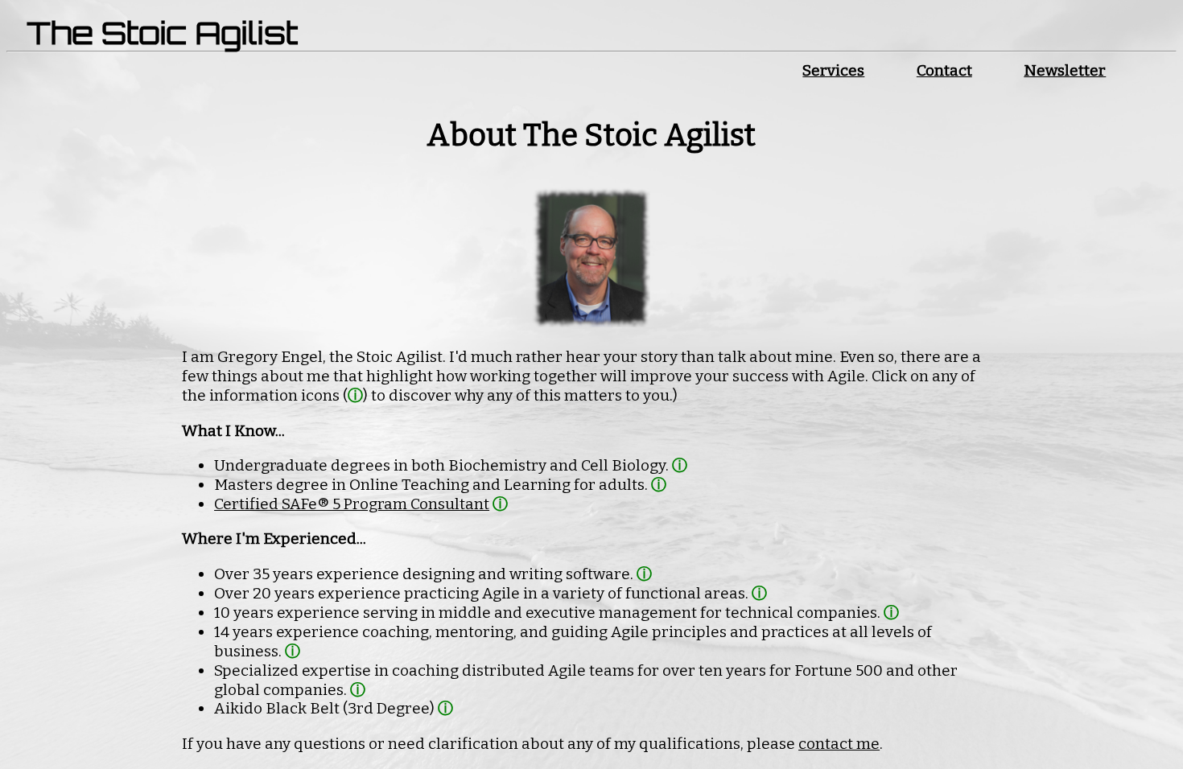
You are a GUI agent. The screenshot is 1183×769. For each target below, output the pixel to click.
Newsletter (1065, 70)
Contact (944, 70)
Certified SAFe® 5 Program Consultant (351, 504)
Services (833, 70)
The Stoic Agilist (162, 32)
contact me (839, 743)
